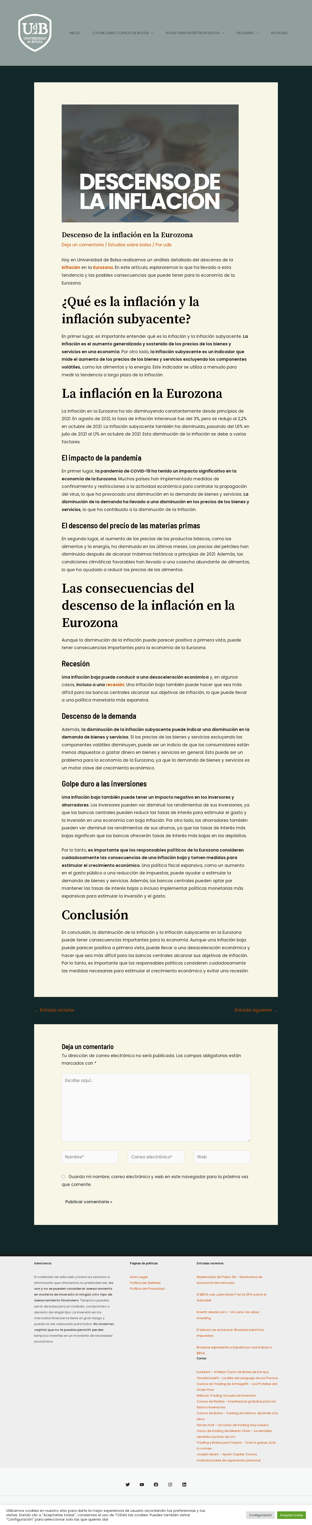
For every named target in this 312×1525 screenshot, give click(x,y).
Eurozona (103, 267)
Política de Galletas (145, 1282)
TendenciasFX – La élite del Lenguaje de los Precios (237, 1378)
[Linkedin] (184, 1484)
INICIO (75, 32)
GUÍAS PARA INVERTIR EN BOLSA (193, 32)
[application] (151, 33)
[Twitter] (128, 1484)
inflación (71, 267)
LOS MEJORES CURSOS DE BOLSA (120, 32)
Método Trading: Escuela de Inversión (226, 1395)
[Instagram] (170, 1484)
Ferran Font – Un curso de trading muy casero (233, 1425)
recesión (115, 685)
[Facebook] (156, 1484)
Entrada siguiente (256, 1010)
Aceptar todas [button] (291, 1515)
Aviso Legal (139, 1277)
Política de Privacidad (147, 1288)
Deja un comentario (83, 245)
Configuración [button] (260, 1515)
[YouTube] (142, 1484)
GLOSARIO (245, 32)
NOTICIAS (279, 32)
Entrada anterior (54, 1010)
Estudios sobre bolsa (129, 245)
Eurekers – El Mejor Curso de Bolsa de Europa (233, 1372)
